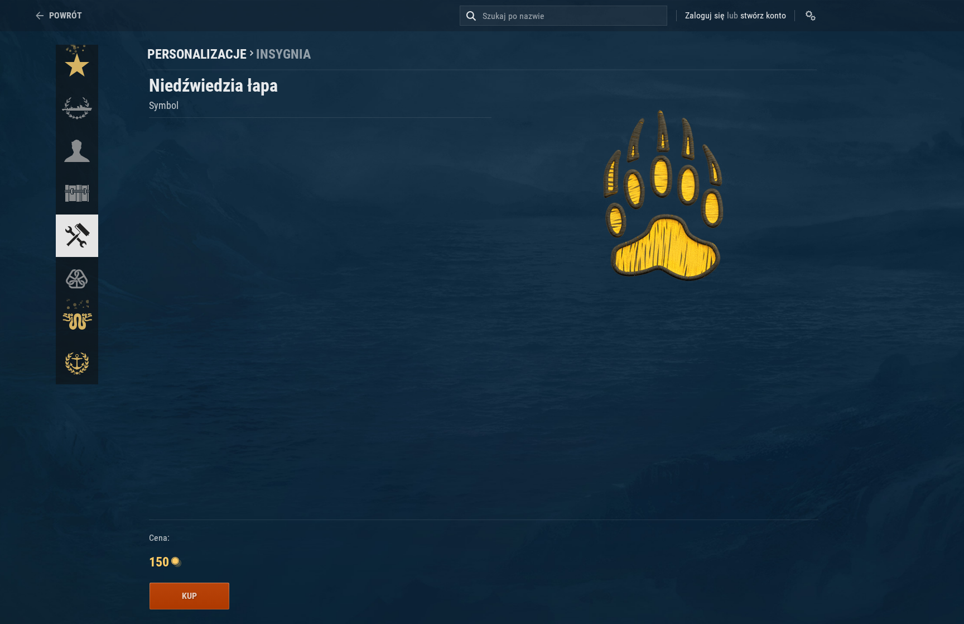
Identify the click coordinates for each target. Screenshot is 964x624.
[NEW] (77, 66)
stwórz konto (763, 15)
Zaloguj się (705, 15)
